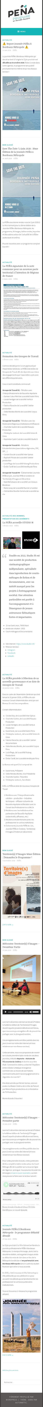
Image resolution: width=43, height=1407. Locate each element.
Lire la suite (8, 924)
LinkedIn (11, 656)
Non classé (8, 145)
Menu (23, 31)
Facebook (11, 653)
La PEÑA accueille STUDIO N (18, 522)
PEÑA (15, 50)
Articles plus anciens (10, 1370)
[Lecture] (5, 1012)
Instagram (11, 650)
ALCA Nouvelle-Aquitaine (9, 1204)
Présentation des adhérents (16, 519)
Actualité (7, 40)
